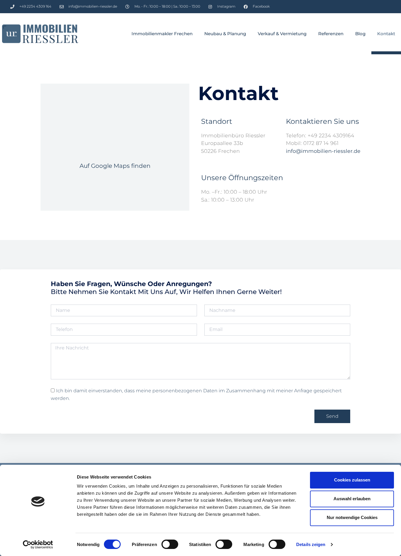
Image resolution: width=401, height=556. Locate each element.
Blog (360, 33)
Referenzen (330, 33)
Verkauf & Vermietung (282, 33)
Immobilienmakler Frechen (162, 33)
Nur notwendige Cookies (352, 517)
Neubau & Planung (225, 33)
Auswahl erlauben (351, 498)
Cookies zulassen (352, 479)
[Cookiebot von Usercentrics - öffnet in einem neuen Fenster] (38, 544)
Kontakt (386, 33)
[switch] (169, 544)
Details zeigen (310, 544)
